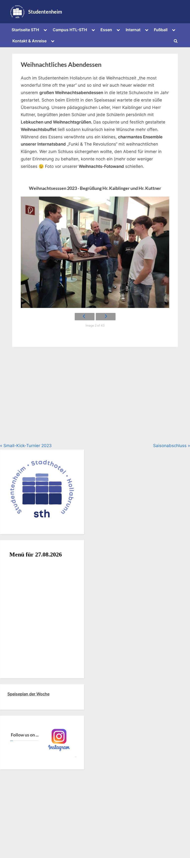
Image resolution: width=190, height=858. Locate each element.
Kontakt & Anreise (29, 40)
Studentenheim (45, 12)
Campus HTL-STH (70, 29)
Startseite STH (25, 29)
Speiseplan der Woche (28, 693)
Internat (133, 29)
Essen (106, 29)
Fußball (160, 29)
